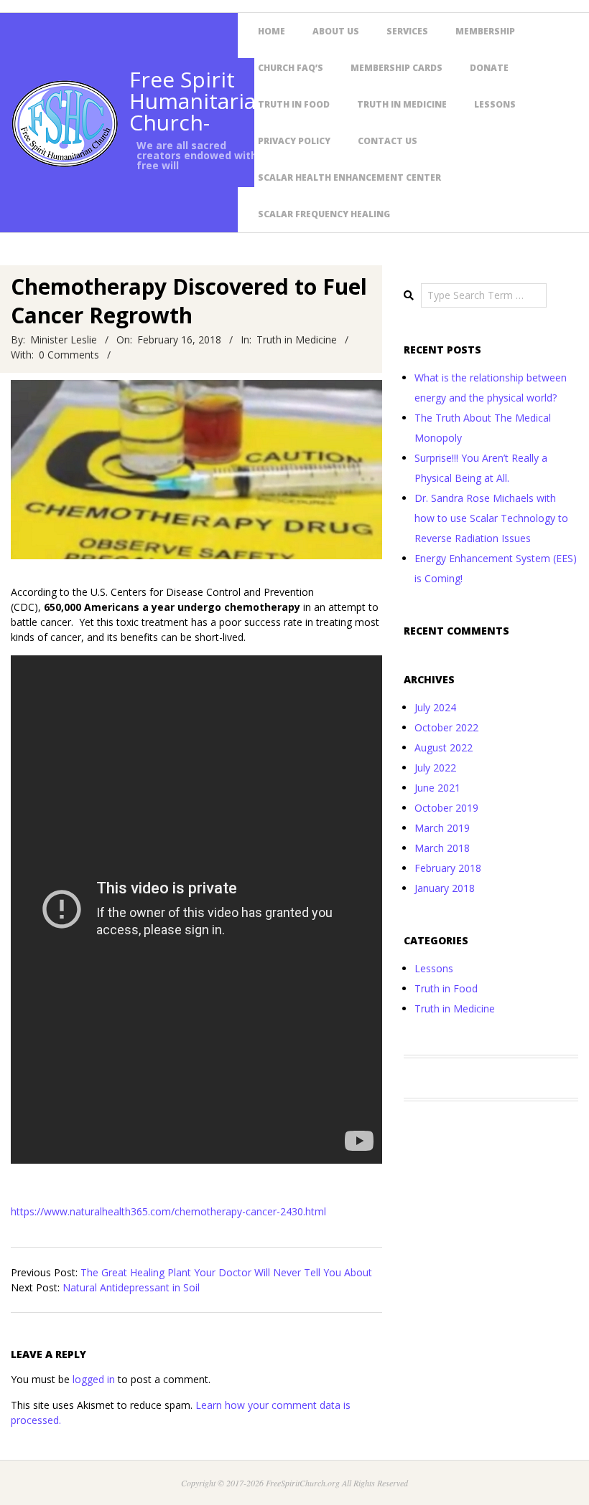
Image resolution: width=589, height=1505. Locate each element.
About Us (335, 31)
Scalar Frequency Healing (324, 214)
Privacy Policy (294, 141)
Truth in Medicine (402, 104)
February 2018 (447, 868)
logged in (94, 1379)
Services (407, 31)
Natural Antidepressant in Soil (131, 1287)
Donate (489, 68)
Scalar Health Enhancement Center (349, 177)
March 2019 (442, 828)
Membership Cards (396, 68)
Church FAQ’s (290, 68)
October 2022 (446, 727)
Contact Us (387, 141)
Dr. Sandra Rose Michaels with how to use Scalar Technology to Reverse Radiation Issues (491, 518)
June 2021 (437, 787)
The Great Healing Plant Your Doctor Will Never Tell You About (226, 1272)
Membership (485, 31)
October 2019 (446, 808)
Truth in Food (294, 104)
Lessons (495, 104)
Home (271, 31)
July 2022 (435, 767)
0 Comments (69, 354)
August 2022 (443, 747)
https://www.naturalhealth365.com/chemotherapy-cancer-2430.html (168, 1211)
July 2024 (435, 707)
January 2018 (444, 888)
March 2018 (442, 848)
